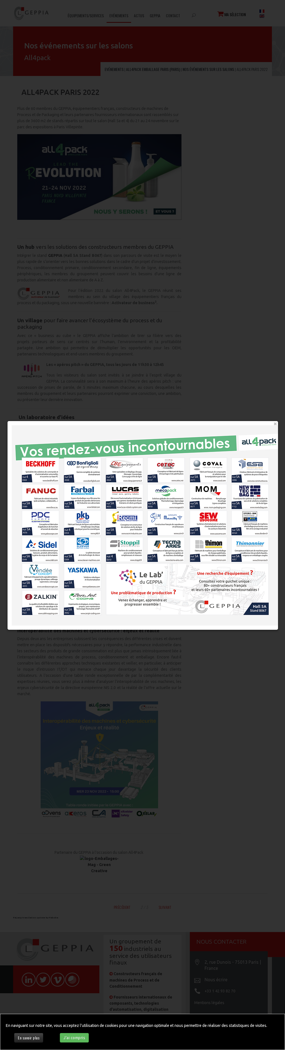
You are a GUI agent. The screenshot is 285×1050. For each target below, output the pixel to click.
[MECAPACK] (167, 493)
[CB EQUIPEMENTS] (123, 466)
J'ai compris (74, 1038)
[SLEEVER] (79, 549)
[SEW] (210, 521)
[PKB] (79, 521)
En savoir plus (29, 1038)
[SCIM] (167, 521)
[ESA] (254, 466)
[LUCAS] (123, 493)
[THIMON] (210, 549)
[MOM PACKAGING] (210, 493)
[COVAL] (210, 466)
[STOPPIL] (123, 549)
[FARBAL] (79, 493)
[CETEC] (167, 466)
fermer (275, 424)
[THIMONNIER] (254, 549)
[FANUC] (36, 493)
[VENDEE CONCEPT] (36, 576)
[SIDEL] (36, 549)
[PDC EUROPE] (36, 521)
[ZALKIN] (36, 604)
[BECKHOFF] (36, 466)
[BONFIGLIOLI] (79, 466)
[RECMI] (123, 521)
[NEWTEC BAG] (254, 493)
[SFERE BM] (254, 521)
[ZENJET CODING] (79, 604)
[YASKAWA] (79, 576)
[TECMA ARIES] (167, 549)
